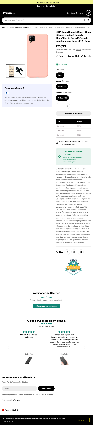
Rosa (60, 75)
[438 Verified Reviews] (73, 276)
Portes (78, 49)
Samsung (62, 86)
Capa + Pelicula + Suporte (19, 27)
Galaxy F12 (62, 98)
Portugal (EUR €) (12, 410)
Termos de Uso (28, 395)
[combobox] (46, 20)
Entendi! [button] (81, 420)
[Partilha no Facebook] (67, 252)
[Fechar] (88, 151)
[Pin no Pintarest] (81, 252)
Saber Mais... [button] (9, 421)
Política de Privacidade (44, 395)
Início (4, 27)
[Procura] (88, 20)
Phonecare (9, 12)
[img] (46, 323)
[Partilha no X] (74, 252)
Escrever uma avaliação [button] (47, 306)
